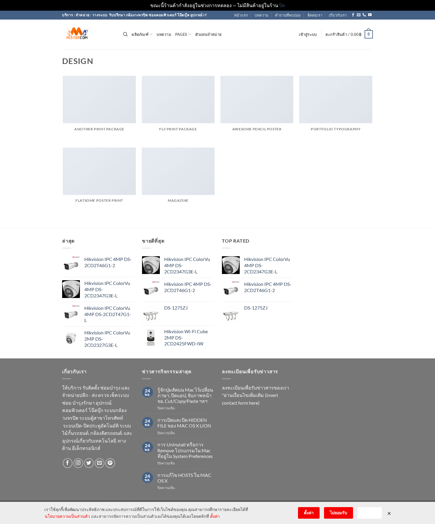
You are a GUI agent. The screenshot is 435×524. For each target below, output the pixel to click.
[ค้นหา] (125, 34)
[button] (308, 34)
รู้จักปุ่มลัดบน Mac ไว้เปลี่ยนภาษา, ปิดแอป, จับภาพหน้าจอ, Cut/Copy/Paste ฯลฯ (185, 395)
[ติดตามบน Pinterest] (110, 463)
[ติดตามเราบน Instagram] (78, 463)
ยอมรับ (369, 512)
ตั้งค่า (215, 516)
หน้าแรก (241, 15)
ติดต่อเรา (314, 15)
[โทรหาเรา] (364, 15)
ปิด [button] (282, 5)
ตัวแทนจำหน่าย (208, 34)
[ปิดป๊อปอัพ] (389, 513)
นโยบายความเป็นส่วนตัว (67, 516)
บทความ (261, 15)
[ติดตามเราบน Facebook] (353, 15)
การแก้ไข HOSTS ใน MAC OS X (184, 477)
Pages (181, 34)
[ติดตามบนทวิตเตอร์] (89, 463)
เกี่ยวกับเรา (338, 15)
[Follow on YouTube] (370, 15)
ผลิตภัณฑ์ (140, 34)
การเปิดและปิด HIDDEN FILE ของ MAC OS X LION (184, 422)
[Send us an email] (358, 15)
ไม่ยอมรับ (338, 512)
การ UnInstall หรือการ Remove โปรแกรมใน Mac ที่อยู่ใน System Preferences (185, 450)
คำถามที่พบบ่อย (288, 15)
